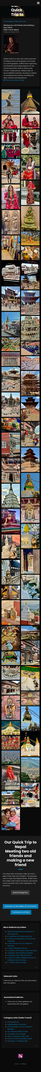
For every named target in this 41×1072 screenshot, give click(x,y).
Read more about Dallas (14, 80)
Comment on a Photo (20, 912)
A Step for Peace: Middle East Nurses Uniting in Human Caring (21, 959)
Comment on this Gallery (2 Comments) (20, 906)
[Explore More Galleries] (36, 967)
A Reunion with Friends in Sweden (20, 953)
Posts (24, 21)
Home (17, 1064)
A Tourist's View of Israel (16, 962)
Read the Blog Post (20, 892)
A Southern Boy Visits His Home (19, 955)
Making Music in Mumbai (16, 1024)
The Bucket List (13, 1022)
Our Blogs (23, 1064)
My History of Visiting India (17, 1041)
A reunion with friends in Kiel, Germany (22, 950)
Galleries (17, 21)
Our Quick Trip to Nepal (16, 1034)
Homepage (7, 21)
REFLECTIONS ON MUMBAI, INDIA (19, 1038)
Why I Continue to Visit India (18, 1036)
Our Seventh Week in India (17, 1031)
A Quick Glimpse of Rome (17, 948)
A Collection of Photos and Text (19, 936)
